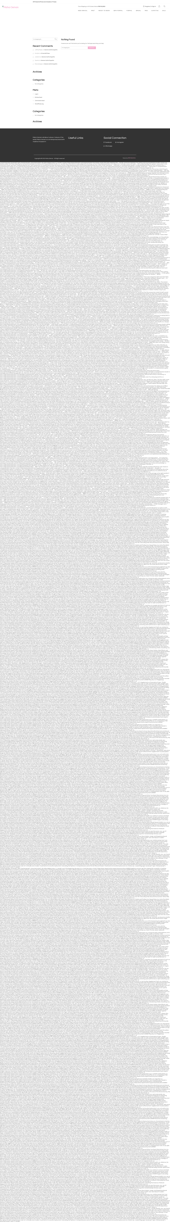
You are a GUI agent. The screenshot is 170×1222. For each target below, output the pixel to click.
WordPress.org (39, 104)
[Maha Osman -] (10, 7)
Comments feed (39, 100)
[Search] (164, 6)
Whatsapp (108, 146)
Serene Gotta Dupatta (50, 49)
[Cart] (159, 6)
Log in (36, 94)
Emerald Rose (45, 53)
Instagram (120, 142)
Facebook (108, 142)
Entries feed (38, 97)
